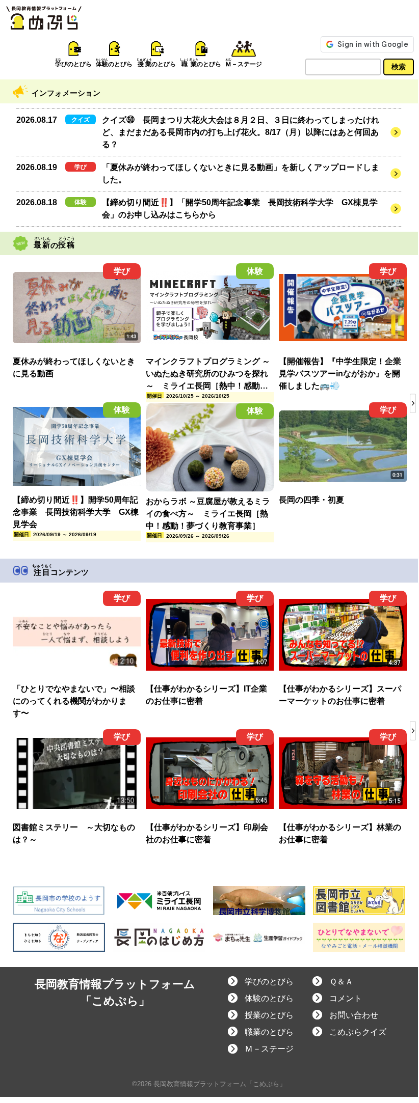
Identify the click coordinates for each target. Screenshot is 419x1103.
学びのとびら (269, 981)
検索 (398, 67)
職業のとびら (269, 1032)
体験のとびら (269, 998)
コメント (345, 998)
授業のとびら (269, 1015)
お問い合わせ (353, 1015)
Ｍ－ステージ (269, 1048)
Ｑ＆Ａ (341, 981)
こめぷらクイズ (357, 1032)
